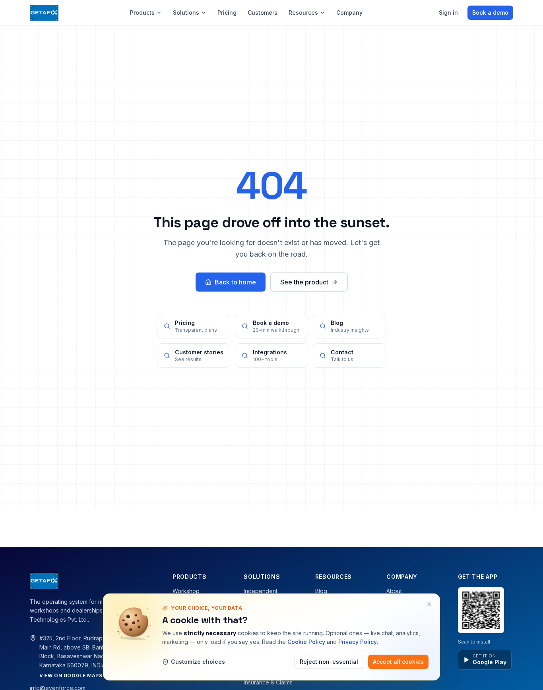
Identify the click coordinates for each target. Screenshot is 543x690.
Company (349, 12)
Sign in (448, 12)
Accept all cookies (398, 661)
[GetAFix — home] (44, 13)
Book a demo (490, 12)
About (394, 591)
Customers (262, 12)
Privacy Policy (357, 641)
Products (142, 12)
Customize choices (198, 661)
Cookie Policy (306, 641)
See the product (304, 282)
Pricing (227, 12)
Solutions (186, 12)
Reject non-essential (329, 661)
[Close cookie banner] (429, 604)
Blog (321, 591)
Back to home (235, 282)
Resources (303, 12)
